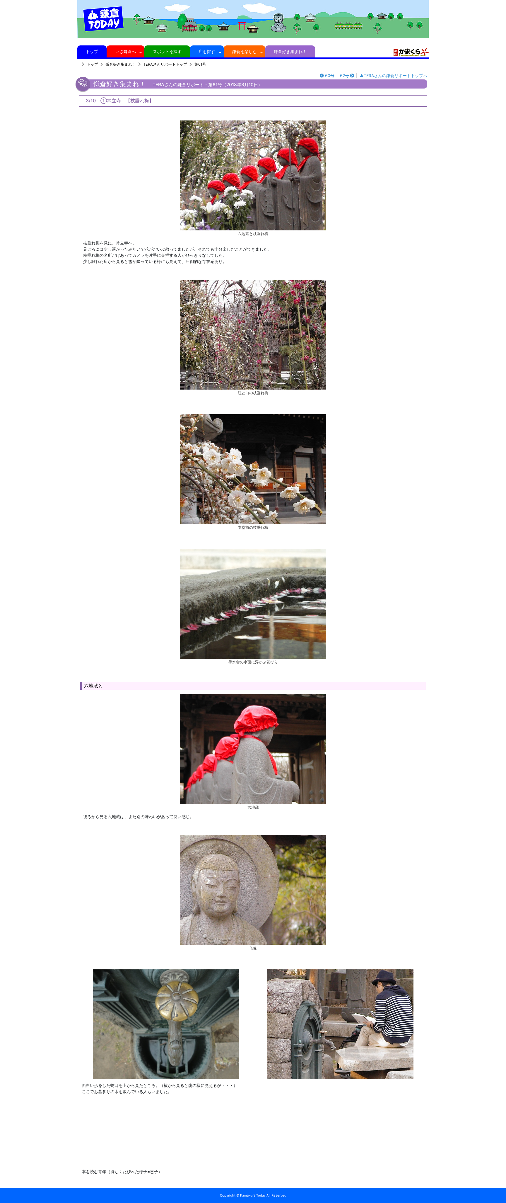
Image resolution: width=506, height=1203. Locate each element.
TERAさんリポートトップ (165, 64)
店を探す (206, 51)
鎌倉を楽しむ (244, 51)
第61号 (200, 64)
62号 (344, 75)
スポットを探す (167, 51)
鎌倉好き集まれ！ (290, 51)
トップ (92, 51)
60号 (329, 75)
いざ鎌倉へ (125, 51)
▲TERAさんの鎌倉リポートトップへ (393, 75)
